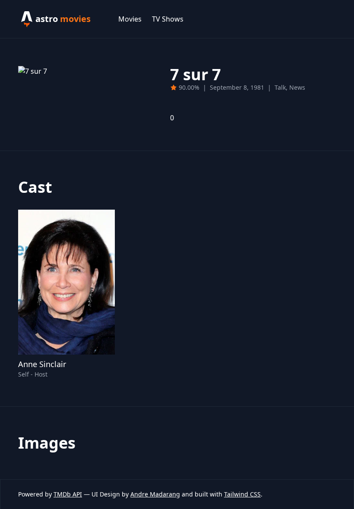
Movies (130, 19)
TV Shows (167, 19)
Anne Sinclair (42, 364)
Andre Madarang (155, 494)
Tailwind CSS (242, 494)
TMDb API (68, 494)
